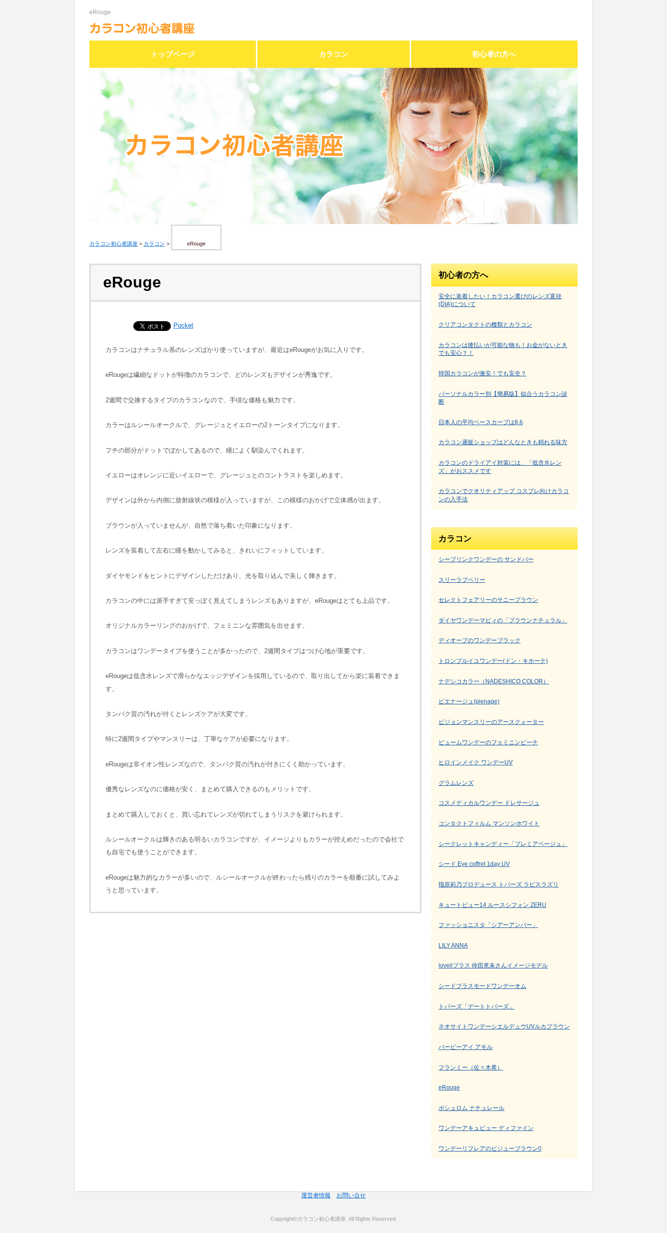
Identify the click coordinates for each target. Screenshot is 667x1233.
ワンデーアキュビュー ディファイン (486, 1128)
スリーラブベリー (461, 579)
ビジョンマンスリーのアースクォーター (491, 722)
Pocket (183, 325)
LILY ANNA (453, 945)
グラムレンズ (456, 783)
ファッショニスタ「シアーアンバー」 (488, 925)
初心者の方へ (494, 54)
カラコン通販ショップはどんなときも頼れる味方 (502, 442)
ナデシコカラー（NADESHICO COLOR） (493, 681)
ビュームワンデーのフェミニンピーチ (488, 742)
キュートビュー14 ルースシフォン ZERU (492, 905)
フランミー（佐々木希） (470, 1067)
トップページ (173, 54)
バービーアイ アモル (465, 1047)
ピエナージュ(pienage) (469, 701)
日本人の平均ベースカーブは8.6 (480, 422)
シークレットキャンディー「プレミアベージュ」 (502, 844)
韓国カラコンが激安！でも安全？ (482, 373)
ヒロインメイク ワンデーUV (475, 762)
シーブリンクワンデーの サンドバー (486, 559)
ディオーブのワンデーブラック (479, 640)
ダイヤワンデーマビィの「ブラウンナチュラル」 (502, 620)
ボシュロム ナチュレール (471, 1108)
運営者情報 (316, 1195)
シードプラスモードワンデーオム (482, 986)
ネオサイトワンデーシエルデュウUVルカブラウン (504, 1026)
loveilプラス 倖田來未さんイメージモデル (493, 965)
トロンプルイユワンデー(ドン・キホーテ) (493, 661)
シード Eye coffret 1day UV (474, 864)
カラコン (333, 54)
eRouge (449, 1087)
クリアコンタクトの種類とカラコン (485, 324)
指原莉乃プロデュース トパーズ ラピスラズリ (498, 884)
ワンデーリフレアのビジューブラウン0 (490, 1148)
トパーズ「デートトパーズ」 (476, 1006)
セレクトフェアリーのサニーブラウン (488, 599)
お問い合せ (351, 1195)
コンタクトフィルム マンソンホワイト (489, 823)
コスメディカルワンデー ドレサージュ (489, 803)
